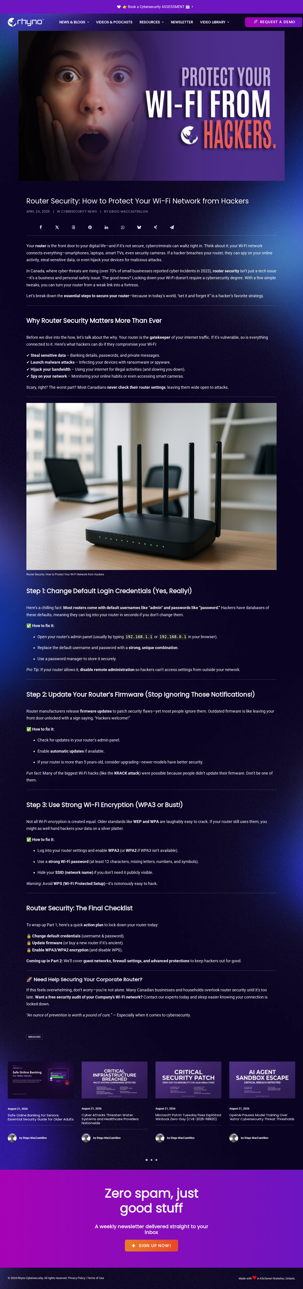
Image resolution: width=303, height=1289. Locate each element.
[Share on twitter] (57, 227)
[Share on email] (172, 227)
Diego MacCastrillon (128, 211)
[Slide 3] (156, 1160)
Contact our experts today (166, 997)
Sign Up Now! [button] (155, 1245)
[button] (41, 1080)
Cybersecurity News (79, 211)
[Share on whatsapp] (122, 227)
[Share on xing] (155, 227)
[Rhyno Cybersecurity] (26, 22)
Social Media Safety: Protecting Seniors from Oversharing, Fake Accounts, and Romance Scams (261, 1119)
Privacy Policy (76, 1278)
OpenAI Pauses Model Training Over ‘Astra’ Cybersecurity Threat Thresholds (187, 1117)
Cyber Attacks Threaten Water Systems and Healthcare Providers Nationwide (36, 1119)
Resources (150, 22)
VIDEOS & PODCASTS (114, 22)
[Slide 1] (146, 1160)
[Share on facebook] (40, 227)
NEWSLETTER (182, 22)
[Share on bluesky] (139, 227)
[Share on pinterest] (89, 227)
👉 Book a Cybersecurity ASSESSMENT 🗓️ (156, 7)
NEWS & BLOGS (72, 22)
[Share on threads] (73, 227)
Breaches (34, 1037)
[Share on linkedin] (106, 227)
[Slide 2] (151, 1160)
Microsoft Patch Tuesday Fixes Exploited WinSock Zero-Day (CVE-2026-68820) (114, 1117)
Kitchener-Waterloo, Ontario (277, 1278)
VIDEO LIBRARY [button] (212, 22)
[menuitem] (155, 7)
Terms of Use (95, 1278)
